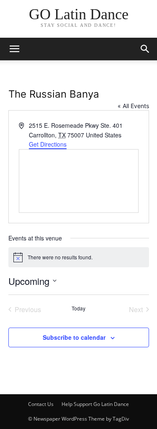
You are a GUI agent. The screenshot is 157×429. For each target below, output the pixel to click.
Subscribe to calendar (74, 337)
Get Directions (48, 144)
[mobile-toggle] (14, 49)
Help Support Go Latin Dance (95, 404)
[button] (145, 49)
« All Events (133, 105)
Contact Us (41, 404)
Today (78, 308)
